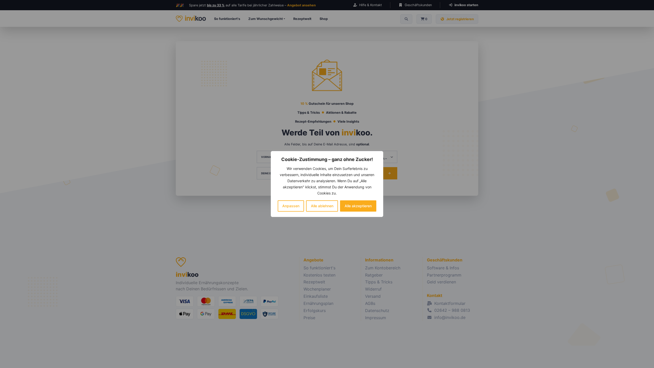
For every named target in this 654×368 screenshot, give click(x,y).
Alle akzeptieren (358, 206)
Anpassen (290, 206)
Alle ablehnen (322, 206)
